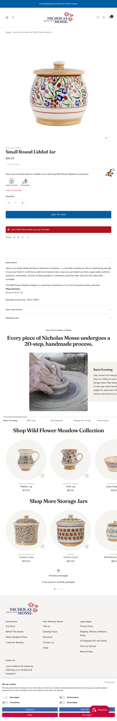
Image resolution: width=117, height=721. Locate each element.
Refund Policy (86, 651)
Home (8, 32)
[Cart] (109, 17)
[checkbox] (5, 697)
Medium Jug (26, 485)
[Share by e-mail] (28, 237)
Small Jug (70, 485)
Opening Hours (50, 631)
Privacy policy (109, 682)
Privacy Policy (86, 626)
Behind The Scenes (15, 631)
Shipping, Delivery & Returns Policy (93, 633)
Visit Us (46, 626)
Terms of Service (88, 646)
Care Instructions (14, 309)
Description (11, 262)
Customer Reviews (15, 642)
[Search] (13, 17)
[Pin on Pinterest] (18, 237)
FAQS (45, 648)
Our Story (10, 626)
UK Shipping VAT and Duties (93, 640)
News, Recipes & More (16, 637)
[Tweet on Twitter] (23, 237)
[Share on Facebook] (14, 237)
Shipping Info (12, 318)
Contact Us (48, 642)
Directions (47, 637)
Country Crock (26, 555)
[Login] (103, 17)
